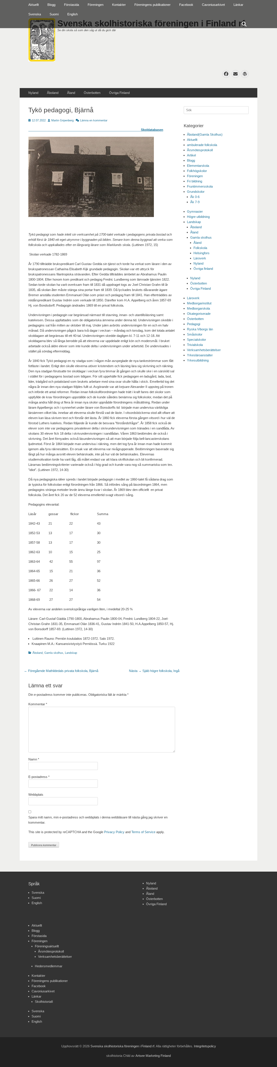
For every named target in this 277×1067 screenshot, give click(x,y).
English (72, 14)
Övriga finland (203, 268)
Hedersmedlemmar (48, 966)
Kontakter (119, 4)
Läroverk (199, 258)
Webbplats (35, 794)
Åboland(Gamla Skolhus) (204, 134)
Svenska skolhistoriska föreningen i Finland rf (122, 1046)
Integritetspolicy (205, 1046)
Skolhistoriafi (44, 1001)
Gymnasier (195, 211)
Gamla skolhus (53, 652)
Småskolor (194, 334)
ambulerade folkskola (202, 145)
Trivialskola (195, 345)
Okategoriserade (199, 313)
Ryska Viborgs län (200, 329)
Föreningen (95, 4)
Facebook (186, 4)
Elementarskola (198, 165)
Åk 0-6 (195, 197)
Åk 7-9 (195, 202)
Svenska (34, 14)
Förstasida (71, 4)
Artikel (191, 155)
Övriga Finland (119, 93)
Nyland (33, 93)
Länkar (238, 4)
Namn (33, 759)
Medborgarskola (198, 308)
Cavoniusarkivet (213, 4)
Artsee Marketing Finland (153, 1055)
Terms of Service (143, 832)
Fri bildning (194, 181)
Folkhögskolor (197, 171)
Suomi (54, 14)
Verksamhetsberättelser (204, 350)
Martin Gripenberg (62, 120)
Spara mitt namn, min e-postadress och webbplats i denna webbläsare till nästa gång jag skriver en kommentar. (97, 819)
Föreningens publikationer (152, 4)
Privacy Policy (114, 832)
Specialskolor (196, 339)
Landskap (71, 652)
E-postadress (39, 777)
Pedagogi (193, 324)
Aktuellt (33, 4)
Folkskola (200, 248)
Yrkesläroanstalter (200, 355)
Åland (71, 93)
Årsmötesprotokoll (200, 150)
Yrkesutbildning (198, 360)
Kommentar (37, 704)
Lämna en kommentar (93, 120)
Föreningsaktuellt (47, 946)
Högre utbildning (198, 217)
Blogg (51, 4)
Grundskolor (196, 191)
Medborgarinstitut (199, 303)
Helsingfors (201, 253)
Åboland (52, 93)
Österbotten (92, 93)
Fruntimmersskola (200, 186)
